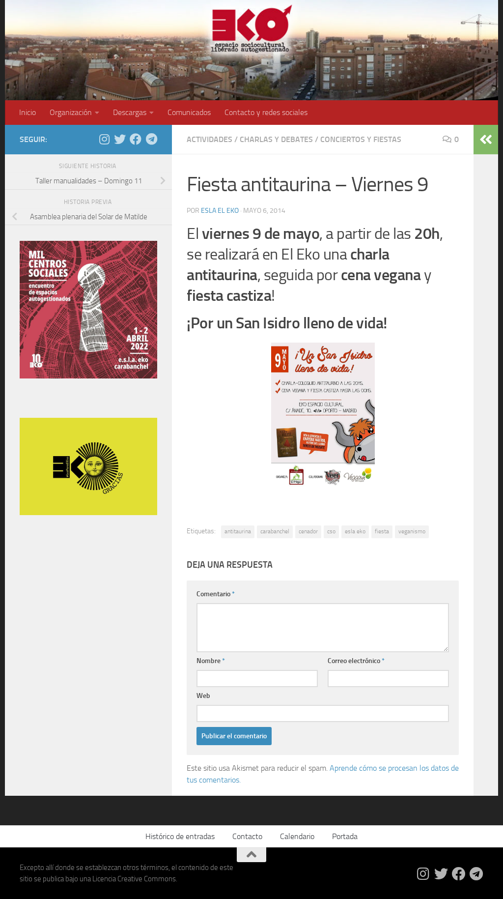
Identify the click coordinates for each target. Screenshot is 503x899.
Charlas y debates (276, 139)
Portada (345, 836)
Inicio (27, 112)
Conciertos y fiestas (360, 139)
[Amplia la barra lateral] (486, 139)
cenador (308, 531)
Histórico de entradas (180, 836)
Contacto (247, 836)
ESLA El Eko (220, 210)
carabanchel (274, 531)
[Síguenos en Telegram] (151, 139)
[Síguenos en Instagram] (104, 139)
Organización (71, 112)
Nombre (210, 661)
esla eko (355, 531)
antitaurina (237, 531)
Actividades (209, 139)
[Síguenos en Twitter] (120, 139)
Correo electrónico (356, 661)
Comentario (215, 594)
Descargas (129, 112)
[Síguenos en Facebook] (135, 139)
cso (331, 531)
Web (203, 696)
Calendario (297, 836)
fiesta (382, 531)
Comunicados (189, 112)
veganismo (411, 531)
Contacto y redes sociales (265, 112)
